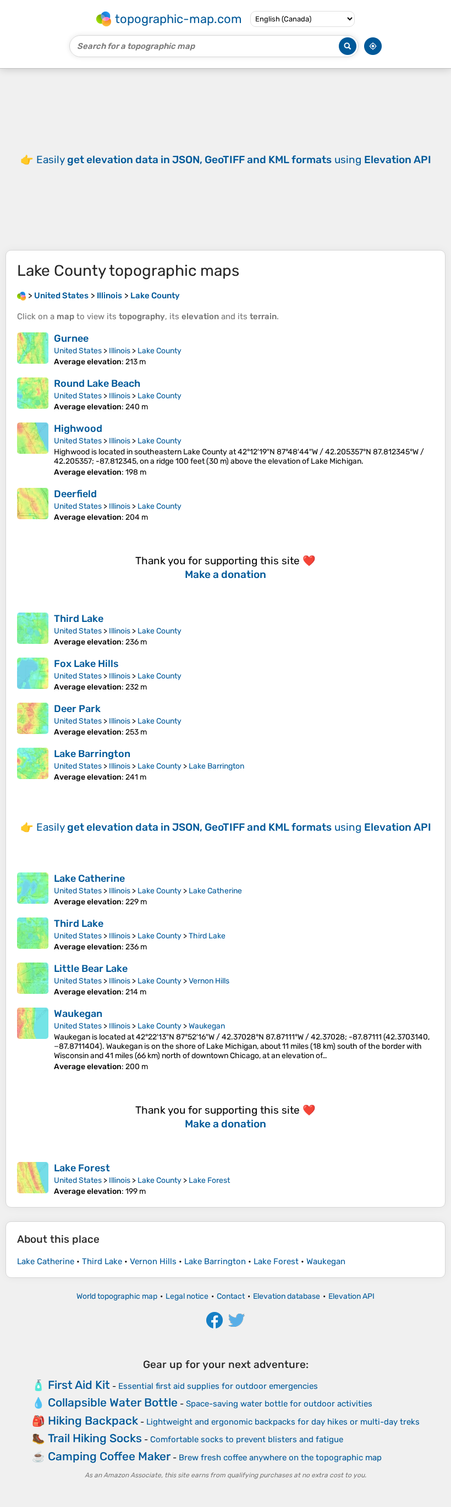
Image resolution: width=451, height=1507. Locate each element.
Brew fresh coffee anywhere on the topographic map (280, 1457)
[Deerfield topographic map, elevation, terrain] (32, 505)
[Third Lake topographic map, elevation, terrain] (32, 630)
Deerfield (75, 494)
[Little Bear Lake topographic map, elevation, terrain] (32, 980)
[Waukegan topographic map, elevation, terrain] (32, 1039)
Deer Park (77, 709)
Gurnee (71, 338)
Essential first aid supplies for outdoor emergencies (218, 1386)
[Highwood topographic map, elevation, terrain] (32, 449)
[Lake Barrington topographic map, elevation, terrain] (32, 765)
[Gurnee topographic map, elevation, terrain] (32, 349)
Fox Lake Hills (86, 664)
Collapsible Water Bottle (113, 1402)
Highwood (78, 428)
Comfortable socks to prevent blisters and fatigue (246, 1439)
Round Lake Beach (97, 383)
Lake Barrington (92, 754)
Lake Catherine (89, 878)
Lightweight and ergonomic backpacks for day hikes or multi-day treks (283, 1422)
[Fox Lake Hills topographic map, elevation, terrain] (32, 675)
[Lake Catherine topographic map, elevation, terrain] (32, 889)
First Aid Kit (79, 1385)
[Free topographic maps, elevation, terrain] (21, 296)
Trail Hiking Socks (95, 1438)
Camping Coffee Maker (109, 1456)
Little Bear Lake (91, 969)
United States (78, 350)
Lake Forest (82, 1168)
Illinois (119, 350)
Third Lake (78, 619)
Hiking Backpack (93, 1420)
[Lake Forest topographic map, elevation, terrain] (32, 1179)
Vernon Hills (209, 981)
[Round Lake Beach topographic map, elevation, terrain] (32, 394)
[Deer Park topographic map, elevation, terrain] (32, 720)
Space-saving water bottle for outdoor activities (279, 1404)
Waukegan (78, 1014)
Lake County (160, 350)
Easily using (233, 159)
